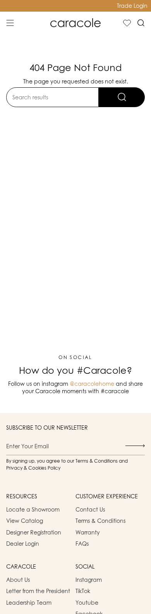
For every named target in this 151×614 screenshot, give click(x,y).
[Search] (122, 97)
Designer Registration (33, 532)
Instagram (89, 579)
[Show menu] (10, 23)
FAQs (82, 543)
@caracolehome (92, 383)
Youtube (87, 602)
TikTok (83, 591)
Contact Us (90, 509)
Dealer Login (22, 543)
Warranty (88, 532)
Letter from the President (38, 591)
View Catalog (24, 520)
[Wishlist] (127, 22)
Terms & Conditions (100, 520)
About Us (18, 579)
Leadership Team (28, 602)
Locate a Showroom (33, 509)
